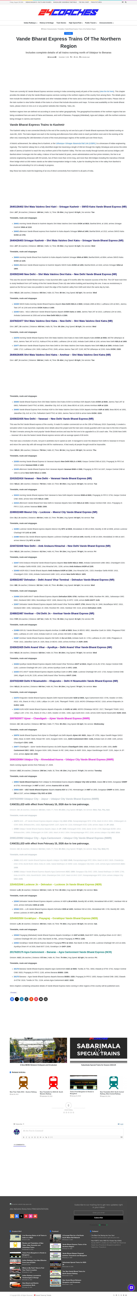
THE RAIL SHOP (84, 2)
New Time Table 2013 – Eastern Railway (23, 1092)
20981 (16, 860)
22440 (16, 312)
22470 (16, 698)
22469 (16, 709)
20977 (16, 747)
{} (48, 1137)
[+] (51, 1137)
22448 (16, 571)
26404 (16, 257)
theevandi (52, 57)
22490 (16, 529)
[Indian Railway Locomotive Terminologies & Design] (15, 1277)
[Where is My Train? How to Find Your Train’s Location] (15, 1269)
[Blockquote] (40, 1137)
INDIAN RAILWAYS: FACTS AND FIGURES (38, 2)
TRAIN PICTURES (96, 2)
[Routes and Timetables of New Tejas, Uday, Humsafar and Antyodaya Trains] (15, 1245)
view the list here (106, 91)
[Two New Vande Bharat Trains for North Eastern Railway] (55, 1274)
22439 (16, 304)
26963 (16, 782)
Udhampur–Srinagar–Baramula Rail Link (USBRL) (76, 143)
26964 (16, 790)
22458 (16, 597)
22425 (16, 672)
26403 (16, 265)
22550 (16, 943)
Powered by (94, 1225)
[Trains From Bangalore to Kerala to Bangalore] (83, 1082)
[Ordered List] (34, 1137)
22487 (16, 638)
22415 (16, 495)
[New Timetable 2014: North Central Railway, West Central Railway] (113, 1082)
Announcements (105, 23)
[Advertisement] (68, 72)
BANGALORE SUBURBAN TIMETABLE (65, 2)
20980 (16, 829)
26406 (16, 402)
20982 (16, 872)
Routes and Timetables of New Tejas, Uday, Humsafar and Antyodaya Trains (32, 1245)
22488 (16, 630)
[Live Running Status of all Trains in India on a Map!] (15, 1237)
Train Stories (61, 23)
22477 (16, 346)
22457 (16, 604)
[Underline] (29, 1137)
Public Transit (90, 23)
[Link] (46, 1137)
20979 (16, 821)
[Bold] (23, 1137)
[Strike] (32, 1137)
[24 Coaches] (68, 12)
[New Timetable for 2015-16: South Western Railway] (53, 1082)
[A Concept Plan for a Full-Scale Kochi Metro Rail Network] (55, 1238)
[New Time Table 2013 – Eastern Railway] (23, 1082)
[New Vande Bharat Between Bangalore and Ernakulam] (55, 1283)
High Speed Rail (75, 23)
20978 (16, 735)
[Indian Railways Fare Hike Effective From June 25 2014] (15, 1262)
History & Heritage (47, 23)
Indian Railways (30, 23)
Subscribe (98, 1218)
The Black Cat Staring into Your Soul (102, 1235)
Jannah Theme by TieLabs (43, 1295)
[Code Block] (43, 1137)
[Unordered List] (37, 1137)
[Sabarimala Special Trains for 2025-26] (55, 1265)
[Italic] (26, 1137)
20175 (16, 977)
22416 (16, 503)
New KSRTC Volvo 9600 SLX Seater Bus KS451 (106, 1240)
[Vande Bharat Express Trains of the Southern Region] (55, 1247)
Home (44, 29)
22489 (16, 537)
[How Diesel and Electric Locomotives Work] (15, 1285)
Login (121, 1124)
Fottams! (95, 1231)
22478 (16, 338)
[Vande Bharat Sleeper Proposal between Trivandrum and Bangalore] (55, 1256)
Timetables (61, 29)
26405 (16, 410)
